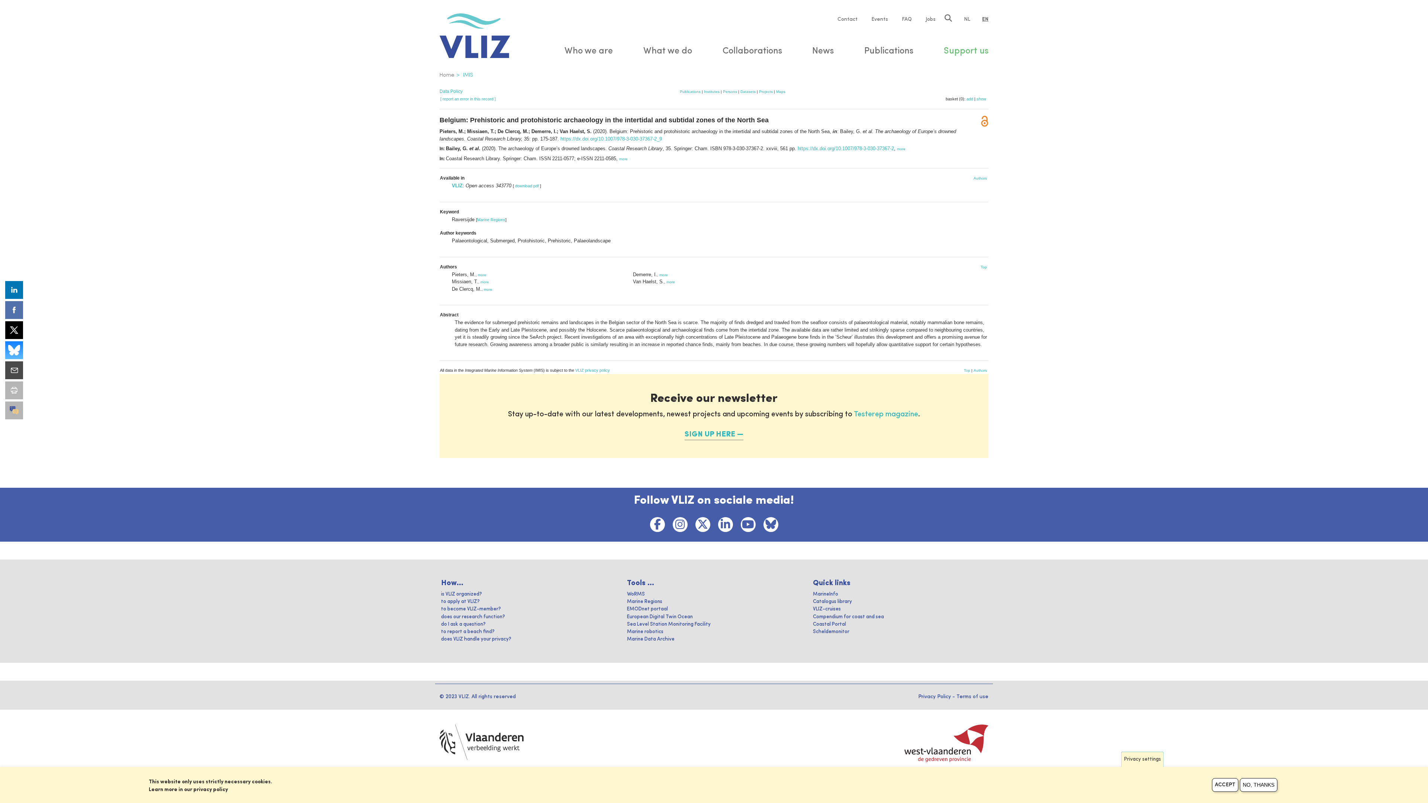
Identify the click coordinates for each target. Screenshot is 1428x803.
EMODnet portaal (647, 609)
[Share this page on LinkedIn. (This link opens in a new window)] (14, 290)
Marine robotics (645, 631)
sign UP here (710, 434)
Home (447, 75)
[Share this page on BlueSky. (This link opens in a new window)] (14, 350)
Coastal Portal (829, 624)
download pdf (527, 186)
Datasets (748, 92)
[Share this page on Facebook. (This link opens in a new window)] (14, 310)
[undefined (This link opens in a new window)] (14, 410)
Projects (766, 92)
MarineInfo (825, 594)
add (970, 99)
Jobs (931, 19)
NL (967, 19)
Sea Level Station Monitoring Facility (669, 624)
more (901, 149)
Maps (780, 92)
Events (879, 19)
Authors (980, 178)
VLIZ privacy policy (592, 370)
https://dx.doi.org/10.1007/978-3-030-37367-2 (846, 148)
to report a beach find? (468, 631)
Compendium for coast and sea (848, 617)
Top (984, 267)
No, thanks (1258, 785)
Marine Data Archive (651, 639)
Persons (730, 92)
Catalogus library (832, 601)
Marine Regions (491, 219)
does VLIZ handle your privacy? (476, 639)
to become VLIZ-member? (471, 609)
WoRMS (636, 594)
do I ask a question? (463, 624)
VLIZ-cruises (827, 609)
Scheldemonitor (831, 631)
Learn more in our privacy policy (188, 789)
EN (985, 19)
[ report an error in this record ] (468, 99)
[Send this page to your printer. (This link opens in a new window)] (14, 390)
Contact (847, 19)
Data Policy (451, 91)
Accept (1225, 784)
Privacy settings (1142, 759)
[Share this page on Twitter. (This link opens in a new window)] (14, 330)
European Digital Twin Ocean (660, 617)
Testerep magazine (886, 414)
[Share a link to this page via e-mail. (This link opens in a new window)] (14, 370)
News (823, 51)
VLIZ (457, 185)
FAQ (907, 19)
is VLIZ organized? (461, 594)
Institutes (712, 92)
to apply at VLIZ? (460, 601)
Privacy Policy (934, 696)
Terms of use (972, 696)
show (981, 99)
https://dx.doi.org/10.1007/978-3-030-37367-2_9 (611, 139)
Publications (690, 92)
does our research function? (473, 617)
